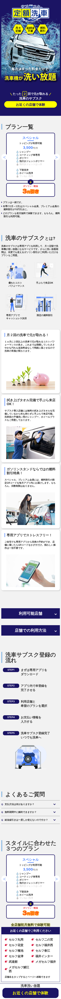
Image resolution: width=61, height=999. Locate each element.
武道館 (13, 961)
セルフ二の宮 (44, 939)
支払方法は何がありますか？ (17, 804)
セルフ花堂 (16, 945)
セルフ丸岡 (16, 939)
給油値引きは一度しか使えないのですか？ (24, 819)
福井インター (44, 956)
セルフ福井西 (44, 945)
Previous (3, 155)
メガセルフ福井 (45, 961)
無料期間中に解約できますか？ (19, 812)
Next (55, 155)
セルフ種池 (16, 950)
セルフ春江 (42, 950)
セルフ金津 (16, 956)
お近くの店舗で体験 (30, 105)
